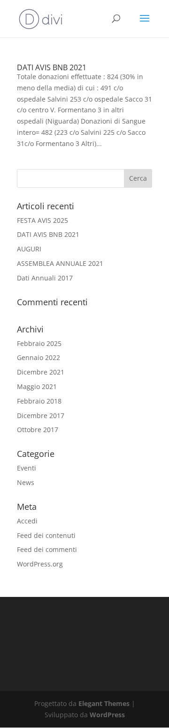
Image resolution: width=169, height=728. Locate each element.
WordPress (107, 714)
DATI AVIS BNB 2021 (51, 67)
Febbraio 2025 (39, 343)
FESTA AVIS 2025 (42, 220)
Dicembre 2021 (40, 372)
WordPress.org (40, 563)
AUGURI (29, 248)
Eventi (26, 467)
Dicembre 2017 (40, 415)
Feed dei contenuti (46, 535)
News (25, 482)
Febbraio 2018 (39, 401)
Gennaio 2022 (38, 357)
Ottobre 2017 (37, 429)
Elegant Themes (104, 703)
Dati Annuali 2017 (45, 277)
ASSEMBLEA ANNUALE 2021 (60, 263)
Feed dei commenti (47, 549)
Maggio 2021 (37, 386)
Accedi (27, 520)
